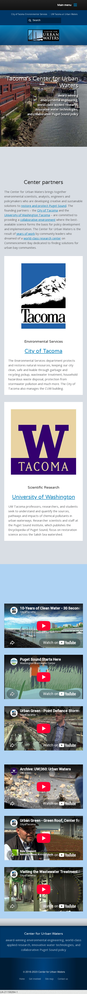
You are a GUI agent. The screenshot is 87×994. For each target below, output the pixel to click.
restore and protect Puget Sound (43, 206)
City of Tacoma (47, 210)
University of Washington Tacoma (27, 215)
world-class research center (42, 238)
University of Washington (43, 497)
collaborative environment (37, 220)
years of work (25, 234)
